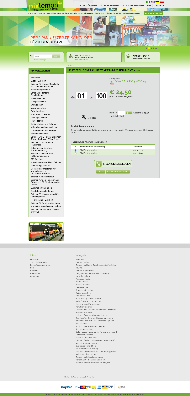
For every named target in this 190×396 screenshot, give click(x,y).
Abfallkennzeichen (39, 134)
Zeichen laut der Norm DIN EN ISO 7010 (45, 210)
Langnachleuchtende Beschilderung (41, 94)
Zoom (92, 117)
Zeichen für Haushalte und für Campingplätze (45, 195)
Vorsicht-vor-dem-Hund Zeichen (46, 162)
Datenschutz (35, 273)
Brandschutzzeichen (40, 114)
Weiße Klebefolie (88, 150)
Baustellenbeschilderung (42, 191)
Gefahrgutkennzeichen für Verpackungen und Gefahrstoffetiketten (43, 171)
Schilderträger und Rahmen (43, 124)
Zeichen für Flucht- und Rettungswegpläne (42, 154)
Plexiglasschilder (38, 101)
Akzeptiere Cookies (153, 13)
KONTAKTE (159, 5)
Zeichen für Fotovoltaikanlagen (45, 203)
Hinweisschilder (38, 121)
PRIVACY (123, 394)
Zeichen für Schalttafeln (42, 177)
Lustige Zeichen (38, 81)
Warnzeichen (37, 105)
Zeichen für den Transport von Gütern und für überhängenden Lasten (45, 182)
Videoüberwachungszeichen (44, 127)
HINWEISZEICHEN (40, 70)
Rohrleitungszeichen (40, 165)
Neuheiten (35, 78)
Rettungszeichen (39, 118)
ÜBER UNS (92, 5)
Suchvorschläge (40, 60)
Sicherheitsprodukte (40, 90)
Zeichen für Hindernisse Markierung (42, 143)
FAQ (149, 5)
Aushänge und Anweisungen (44, 130)
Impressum (35, 276)
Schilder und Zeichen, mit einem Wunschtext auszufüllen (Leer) (46, 138)
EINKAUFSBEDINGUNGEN (132, 5)
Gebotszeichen (38, 111)
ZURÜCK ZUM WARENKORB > (118, 172)
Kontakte (34, 271)
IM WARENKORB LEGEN (117, 163)
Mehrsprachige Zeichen (42, 200)
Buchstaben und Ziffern (41, 188)
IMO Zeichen (37, 159)
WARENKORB (141, 56)
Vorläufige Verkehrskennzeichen (46, 206)
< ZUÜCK (70, 66)
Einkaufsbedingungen (40, 265)
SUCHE (56, 56)
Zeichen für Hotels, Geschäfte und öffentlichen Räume (45, 85)
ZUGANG (86, 55)
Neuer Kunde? (81, 59)
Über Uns (34, 259)
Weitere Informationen (131, 13)
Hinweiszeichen (38, 98)
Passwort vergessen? (84, 57)
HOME (82, 5)
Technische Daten (38, 262)
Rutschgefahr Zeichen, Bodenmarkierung (41, 149)
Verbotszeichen (38, 108)
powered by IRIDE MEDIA (135, 394)
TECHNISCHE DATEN (109, 5)
